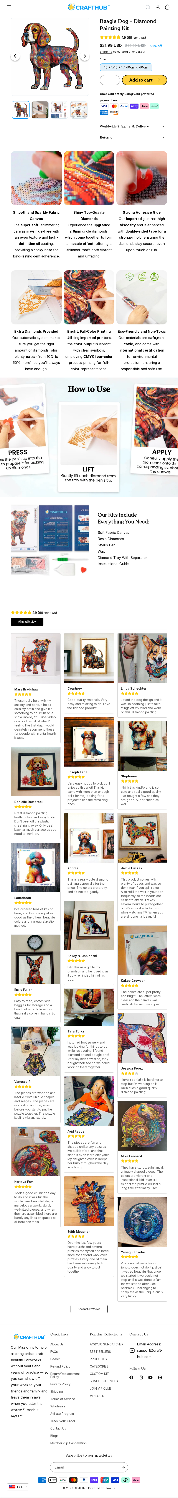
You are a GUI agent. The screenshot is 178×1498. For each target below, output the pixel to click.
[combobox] (18, 1486)
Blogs (54, 1436)
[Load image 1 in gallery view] (20, 110)
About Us (56, 1344)
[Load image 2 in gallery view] (40, 110)
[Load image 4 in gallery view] (79, 110)
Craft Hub (81, 1488)
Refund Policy (60, 1366)
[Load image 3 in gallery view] (59, 110)
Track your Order (62, 1421)
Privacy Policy (60, 1384)
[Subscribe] (123, 1467)
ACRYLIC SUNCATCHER (107, 1344)
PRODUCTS (98, 1359)
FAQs (54, 1351)
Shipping (106, 51)
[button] (9, 7)
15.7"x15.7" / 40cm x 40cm (126, 67)
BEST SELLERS (100, 1351)
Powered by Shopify (101, 1488)
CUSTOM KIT (99, 1374)
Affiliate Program (62, 1413)
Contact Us (58, 1428)
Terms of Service (62, 1399)
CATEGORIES (99, 1366)
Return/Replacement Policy (65, 1375)
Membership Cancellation (68, 1443)
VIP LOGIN (97, 1396)
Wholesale (58, 1406)
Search (55, 1359)
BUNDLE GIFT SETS (104, 1381)
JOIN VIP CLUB (100, 1388)
